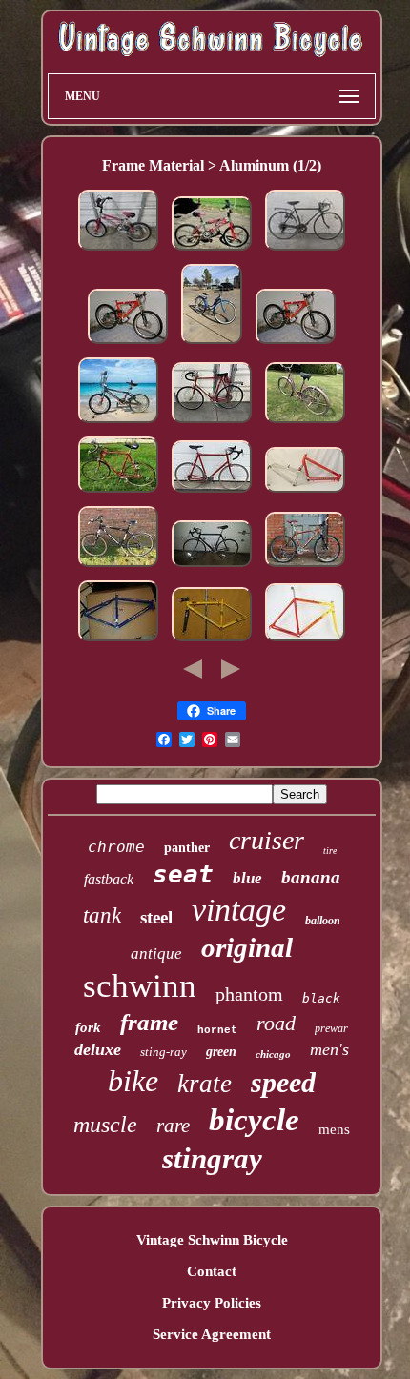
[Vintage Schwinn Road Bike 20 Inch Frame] (305, 250)
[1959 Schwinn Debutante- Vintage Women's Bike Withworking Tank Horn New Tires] (211, 344)
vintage (239, 909)
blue (247, 878)
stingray (212, 1158)
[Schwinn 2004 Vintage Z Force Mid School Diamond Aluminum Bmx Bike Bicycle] (211, 250)
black (321, 998)
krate (204, 1083)
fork (88, 1027)
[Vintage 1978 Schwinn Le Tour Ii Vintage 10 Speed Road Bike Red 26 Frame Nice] (118, 492)
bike (133, 1081)
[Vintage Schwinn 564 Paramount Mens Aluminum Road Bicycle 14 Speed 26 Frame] (211, 492)
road (276, 1023)
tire (330, 850)
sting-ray (163, 1051)
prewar (331, 1028)
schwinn (139, 985)
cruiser (266, 840)
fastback (108, 879)
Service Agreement (212, 1334)
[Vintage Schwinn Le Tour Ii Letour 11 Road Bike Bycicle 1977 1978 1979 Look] (211, 423)
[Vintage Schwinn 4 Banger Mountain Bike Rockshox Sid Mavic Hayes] (128, 344)
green (221, 1051)
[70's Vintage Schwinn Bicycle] (305, 423)
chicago (273, 1054)
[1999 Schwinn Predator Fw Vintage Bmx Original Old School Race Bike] (118, 423)
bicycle (254, 1120)
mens (334, 1129)
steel (156, 917)
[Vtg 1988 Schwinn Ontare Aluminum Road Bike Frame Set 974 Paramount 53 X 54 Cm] (305, 641)
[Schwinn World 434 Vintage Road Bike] (211, 567)
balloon (322, 920)
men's (329, 1049)
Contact (211, 1271)
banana (310, 877)
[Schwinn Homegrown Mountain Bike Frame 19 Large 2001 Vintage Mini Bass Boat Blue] (118, 641)
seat (183, 874)
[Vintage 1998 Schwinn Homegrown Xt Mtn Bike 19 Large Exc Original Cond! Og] (305, 567)
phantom (249, 994)
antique (156, 953)
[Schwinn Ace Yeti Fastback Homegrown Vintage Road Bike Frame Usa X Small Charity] (211, 641)
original (247, 947)
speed (283, 1082)
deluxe (97, 1049)
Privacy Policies (211, 1302)
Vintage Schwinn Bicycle (212, 1239)
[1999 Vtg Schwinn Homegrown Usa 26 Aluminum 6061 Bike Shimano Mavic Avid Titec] (118, 567)
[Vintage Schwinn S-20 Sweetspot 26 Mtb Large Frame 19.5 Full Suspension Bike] (305, 492)
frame (149, 1022)
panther (187, 848)
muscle (105, 1124)
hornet (217, 1030)
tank (102, 915)
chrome (116, 847)
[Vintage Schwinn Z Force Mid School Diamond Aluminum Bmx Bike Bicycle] (118, 250)
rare (173, 1125)
